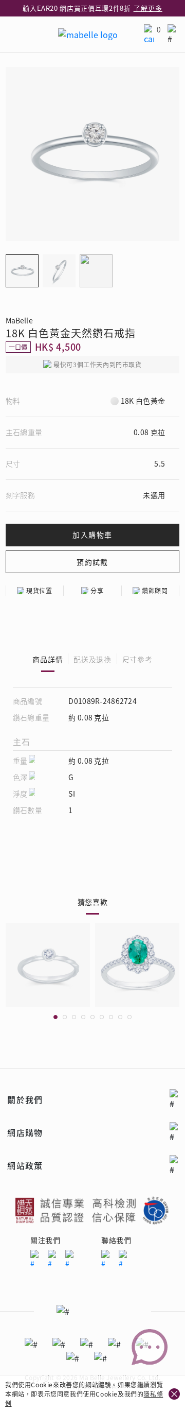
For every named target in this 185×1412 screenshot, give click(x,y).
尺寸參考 (137, 659)
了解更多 (148, 8)
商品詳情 (47, 659)
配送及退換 (92, 659)
